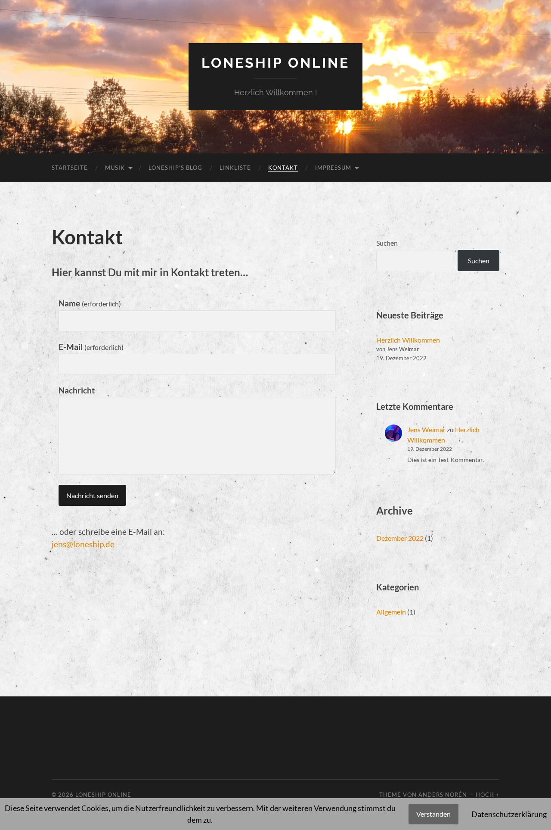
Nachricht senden (92, 495)
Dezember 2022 (400, 538)
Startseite (70, 167)
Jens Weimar (426, 429)
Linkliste (235, 167)
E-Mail (91, 347)
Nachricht (77, 390)
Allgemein (391, 612)
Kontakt (283, 167)
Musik (115, 167)
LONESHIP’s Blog (175, 167)
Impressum (333, 167)
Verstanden (433, 814)
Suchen (387, 243)
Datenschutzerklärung (509, 814)
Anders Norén (442, 794)
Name (90, 303)
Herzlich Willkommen (408, 340)
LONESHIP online (275, 63)
